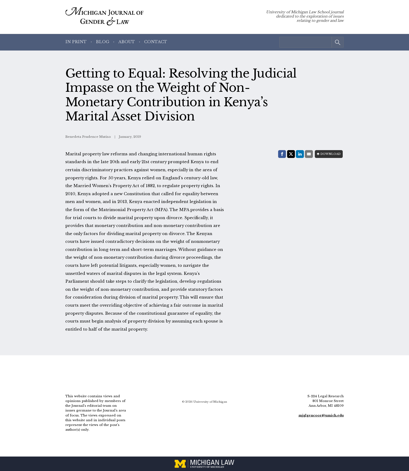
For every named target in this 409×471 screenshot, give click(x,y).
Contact (155, 41)
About (126, 41)
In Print (76, 41)
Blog (102, 41)
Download (330, 154)
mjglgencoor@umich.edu (321, 415)
